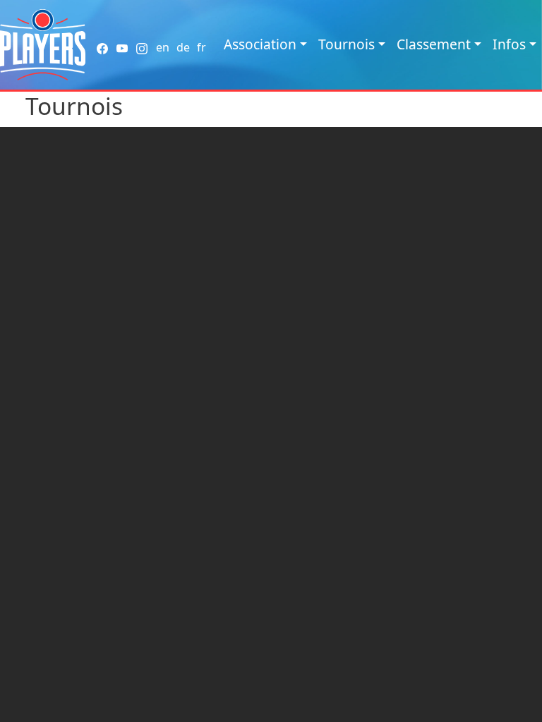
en (162, 47)
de (183, 47)
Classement (434, 44)
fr (201, 47)
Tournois (346, 44)
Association (260, 44)
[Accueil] (42, 45)
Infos (509, 44)
